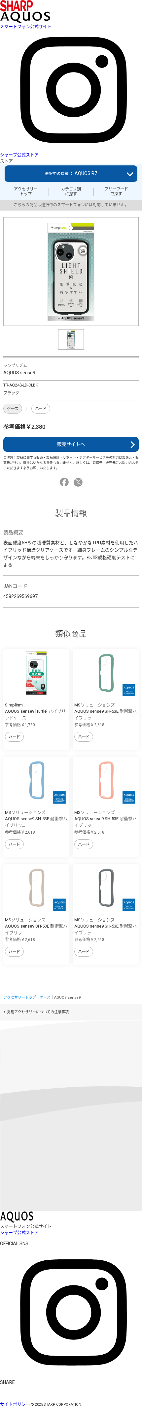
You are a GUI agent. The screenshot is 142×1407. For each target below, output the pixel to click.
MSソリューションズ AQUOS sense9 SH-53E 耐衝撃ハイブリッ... (105, 711)
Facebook (65, 482)
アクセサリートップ (26, 191)
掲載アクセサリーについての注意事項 (38, 1012)
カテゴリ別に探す (71, 191)
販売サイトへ (71, 444)
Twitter (79, 482)
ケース (12, 409)
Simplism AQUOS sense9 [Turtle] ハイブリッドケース (35, 711)
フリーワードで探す (116, 191)
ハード (41, 409)
